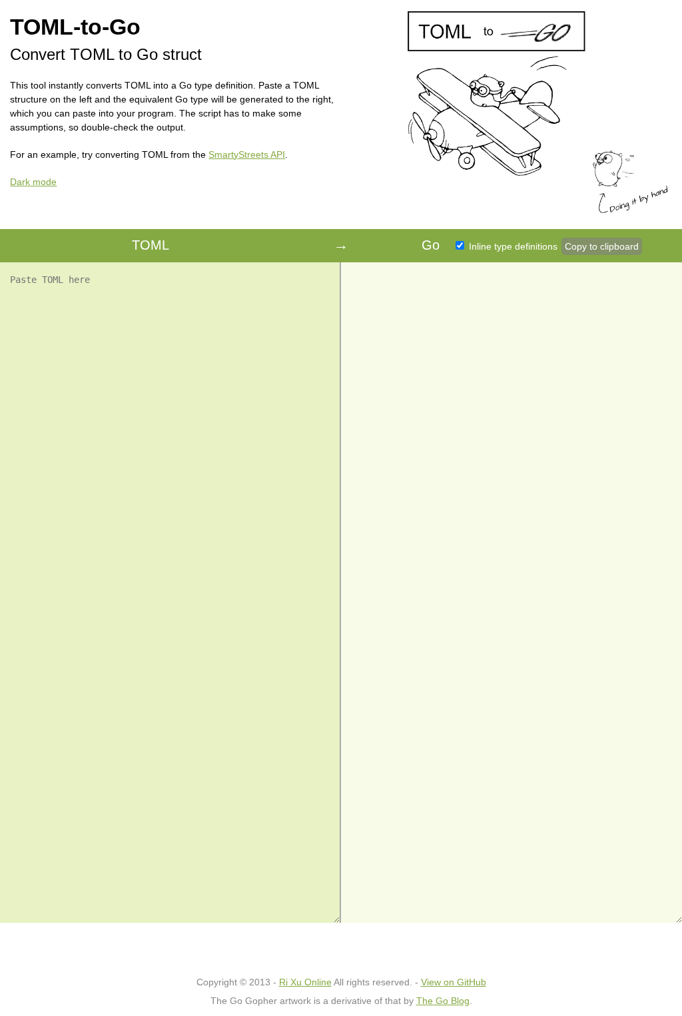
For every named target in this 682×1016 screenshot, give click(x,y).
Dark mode (33, 181)
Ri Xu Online (305, 982)
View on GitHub (453, 982)
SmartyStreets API (246, 154)
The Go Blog (443, 1000)
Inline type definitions (511, 246)
